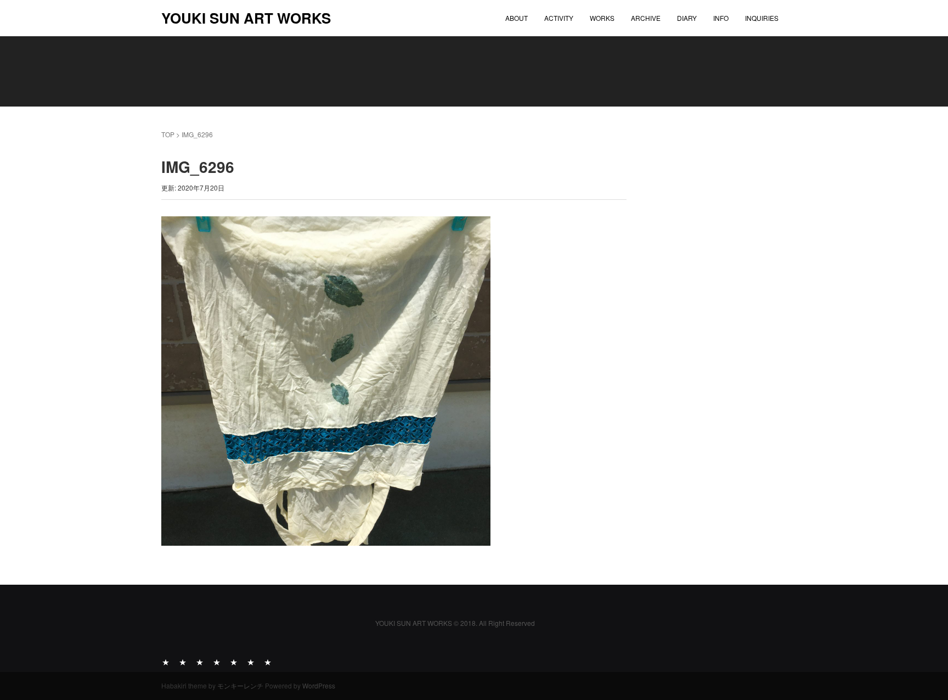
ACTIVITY (558, 18)
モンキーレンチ (240, 685)
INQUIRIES (761, 18)
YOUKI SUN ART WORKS (246, 18)
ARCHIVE (646, 18)
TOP (167, 134)
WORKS (602, 18)
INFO (721, 18)
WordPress (318, 685)
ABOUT (516, 18)
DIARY (687, 18)
